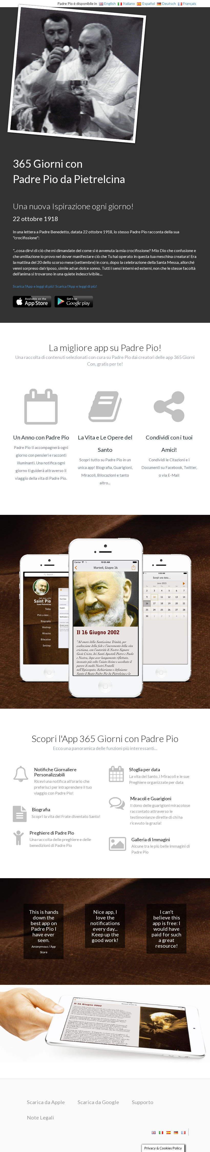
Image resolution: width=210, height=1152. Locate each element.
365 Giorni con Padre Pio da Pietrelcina (69, 171)
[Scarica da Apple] (32, 301)
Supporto (142, 1102)
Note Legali (40, 1117)
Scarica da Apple (46, 1102)
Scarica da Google (98, 1102)
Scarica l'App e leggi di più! (34, 286)
